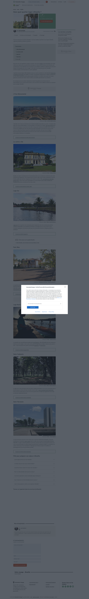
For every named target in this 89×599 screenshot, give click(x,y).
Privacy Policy (51, 311)
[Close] (65, 287)
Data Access (44, 311)
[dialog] (44, 299)
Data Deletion (37, 311)
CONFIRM (32, 307)
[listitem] (44, 303)
